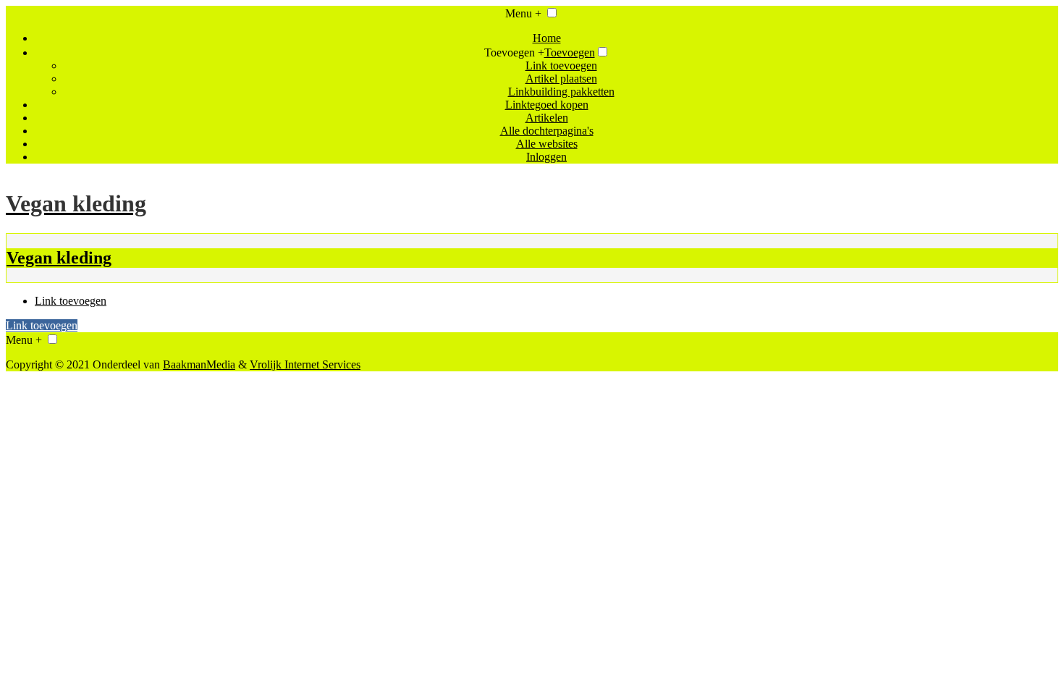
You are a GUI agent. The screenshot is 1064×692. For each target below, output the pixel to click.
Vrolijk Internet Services (305, 364)
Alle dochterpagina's (547, 131)
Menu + (523, 13)
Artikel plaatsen (561, 78)
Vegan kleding (59, 257)
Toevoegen (569, 52)
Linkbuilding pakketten (561, 91)
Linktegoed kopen (546, 104)
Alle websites (547, 144)
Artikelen (546, 117)
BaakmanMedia (199, 364)
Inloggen (546, 157)
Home (547, 38)
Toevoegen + (514, 52)
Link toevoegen (561, 65)
